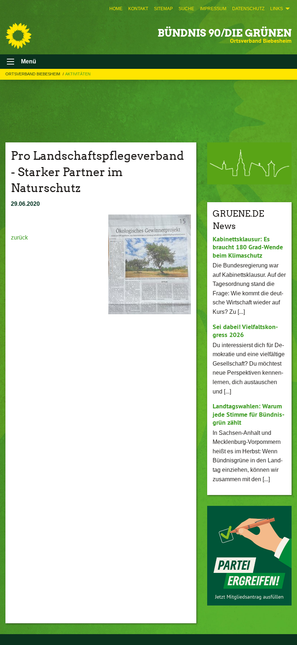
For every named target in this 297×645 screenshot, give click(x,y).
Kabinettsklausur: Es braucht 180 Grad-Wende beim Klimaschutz (248, 247)
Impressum (213, 8)
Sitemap (163, 8)
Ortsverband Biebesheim (33, 74)
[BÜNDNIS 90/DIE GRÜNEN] (18, 36)
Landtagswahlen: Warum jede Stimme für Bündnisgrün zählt (248, 414)
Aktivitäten (78, 74)
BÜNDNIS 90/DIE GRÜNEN (225, 33)
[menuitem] (115, 8)
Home (115, 8)
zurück (19, 237)
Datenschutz (248, 8)
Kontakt (138, 8)
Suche (186, 8)
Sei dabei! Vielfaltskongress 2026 (245, 330)
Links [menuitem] (276, 8)
